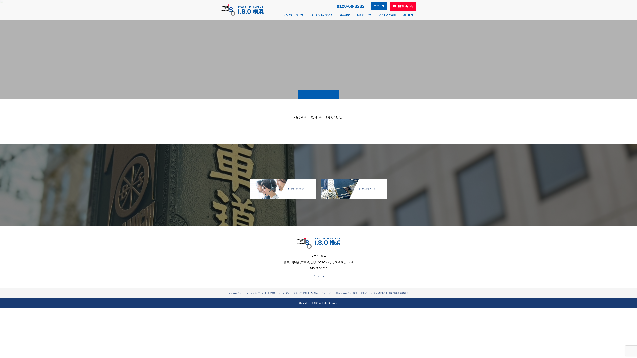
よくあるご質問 (387, 15)
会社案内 (408, 15)
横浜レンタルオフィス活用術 (373, 293)
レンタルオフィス (293, 15)
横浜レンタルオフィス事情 (346, 293)
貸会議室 (345, 15)
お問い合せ (326, 293)
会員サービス (364, 15)
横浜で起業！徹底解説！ (399, 293)
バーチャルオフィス (321, 15)
